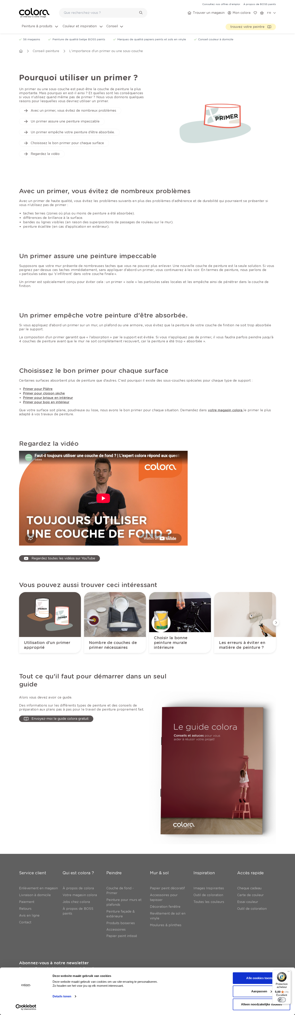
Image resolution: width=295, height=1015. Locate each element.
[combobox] (103, 13)
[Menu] (288, 972)
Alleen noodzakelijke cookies (261, 1004)
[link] (221, 4)
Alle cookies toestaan (261, 978)
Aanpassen (259, 991)
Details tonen (62, 996)
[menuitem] (39, 28)
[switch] (282, 999)
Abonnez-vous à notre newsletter (54, 962)
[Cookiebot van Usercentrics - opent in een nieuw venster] (26, 1007)
